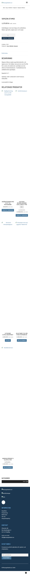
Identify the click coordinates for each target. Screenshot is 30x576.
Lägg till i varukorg (8, 38)
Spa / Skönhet (9, 7)
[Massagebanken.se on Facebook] (3, 502)
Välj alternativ (22, 340)
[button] (24, 481)
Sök (15, 573)
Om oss (3, 516)
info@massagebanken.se (8, 537)
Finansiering (5, 513)
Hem (4, 7)
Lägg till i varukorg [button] (8, 210)
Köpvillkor (4, 511)
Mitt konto (5, 573)
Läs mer (8, 340)
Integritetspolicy (6, 518)
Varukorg (23, 572)
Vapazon (15, 7)
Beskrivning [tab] (4, 53)
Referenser (4, 514)
